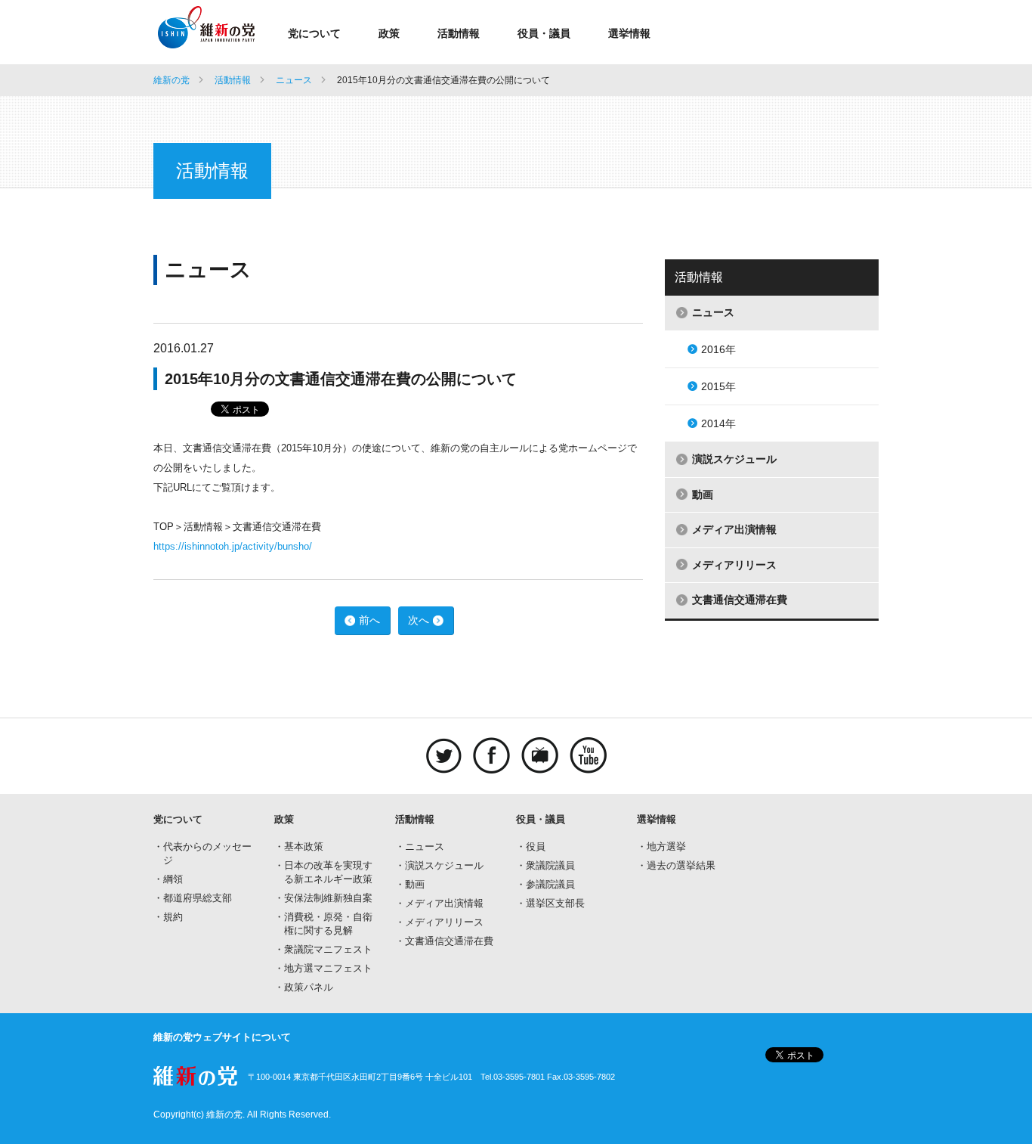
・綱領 (168, 879)
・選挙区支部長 (550, 903)
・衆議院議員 (545, 865)
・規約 (168, 916)
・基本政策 (298, 846)
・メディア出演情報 (439, 903)
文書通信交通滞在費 (739, 600)
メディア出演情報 (734, 529)
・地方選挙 (661, 846)
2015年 (718, 386)
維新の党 (171, 80)
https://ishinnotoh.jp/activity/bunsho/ (232, 546)
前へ (369, 620)
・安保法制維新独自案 (323, 898)
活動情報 (458, 33)
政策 (389, 33)
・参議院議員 (545, 884)
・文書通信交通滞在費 (444, 941)
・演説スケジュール (439, 865)
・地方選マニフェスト (323, 968)
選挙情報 (629, 33)
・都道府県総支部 (192, 898)
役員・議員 (544, 33)
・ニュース (419, 846)
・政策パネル (303, 987)
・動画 (410, 884)
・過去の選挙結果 (676, 865)
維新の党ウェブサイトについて (222, 1037)
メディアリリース (734, 565)
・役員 (530, 846)
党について (314, 33)
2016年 (718, 349)
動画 (702, 494)
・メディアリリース (439, 922)
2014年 (718, 423)
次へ (418, 620)
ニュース (294, 80)
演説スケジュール (734, 459)
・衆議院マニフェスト (323, 949)
